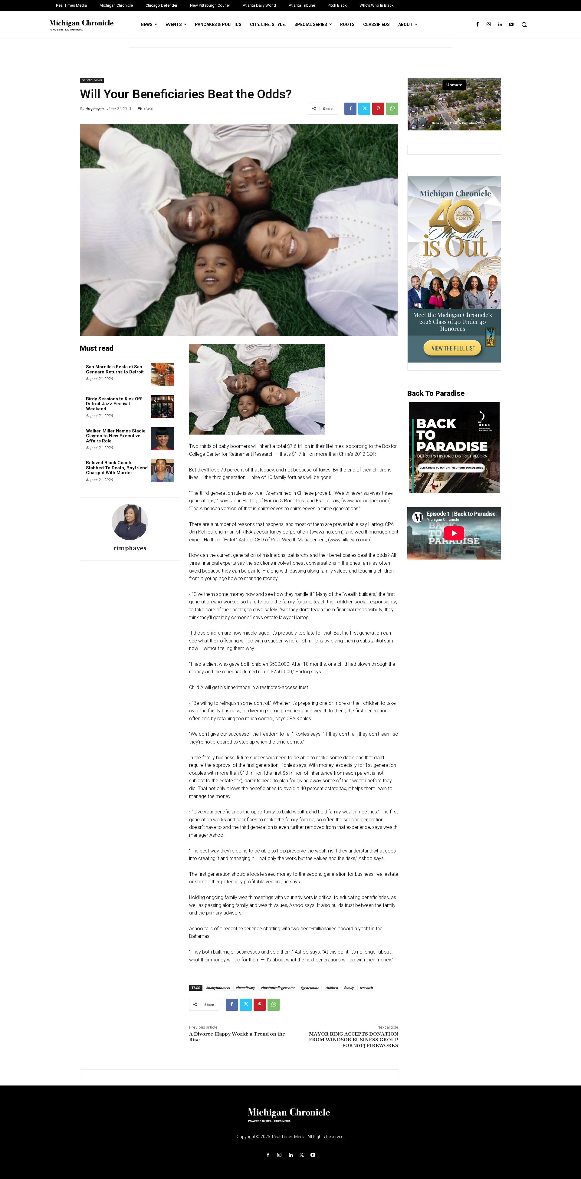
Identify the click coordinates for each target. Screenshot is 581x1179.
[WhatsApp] (392, 109)
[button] (524, 24)
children (331, 987)
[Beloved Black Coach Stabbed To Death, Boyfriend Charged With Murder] (162, 470)
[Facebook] (477, 25)
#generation (309, 987)
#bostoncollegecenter (277, 987)
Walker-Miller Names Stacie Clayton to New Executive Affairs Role (116, 436)
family (349, 987)
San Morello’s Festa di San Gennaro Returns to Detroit (115, 369)
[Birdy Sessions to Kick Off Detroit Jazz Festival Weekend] (162, 406)
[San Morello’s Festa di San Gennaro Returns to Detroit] (162, 374)
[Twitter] (364, 109)
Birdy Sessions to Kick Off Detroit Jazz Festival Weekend (114, 404)
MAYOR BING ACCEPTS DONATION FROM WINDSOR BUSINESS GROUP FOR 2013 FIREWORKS (353, 1040)
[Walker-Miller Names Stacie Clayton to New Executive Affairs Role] (162, 438)
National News (92, 80)
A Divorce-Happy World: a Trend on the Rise (237, 1037)
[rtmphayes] (130, 522)
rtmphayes (94, 109)
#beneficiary (245, 987)
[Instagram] (488, 25)
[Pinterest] (378, 109)
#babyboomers (218, 987)
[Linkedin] (500, 25)
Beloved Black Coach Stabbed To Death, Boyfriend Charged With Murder (117, 467)
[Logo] (290, 1119)
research (366, 987)
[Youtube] (511, 25)
